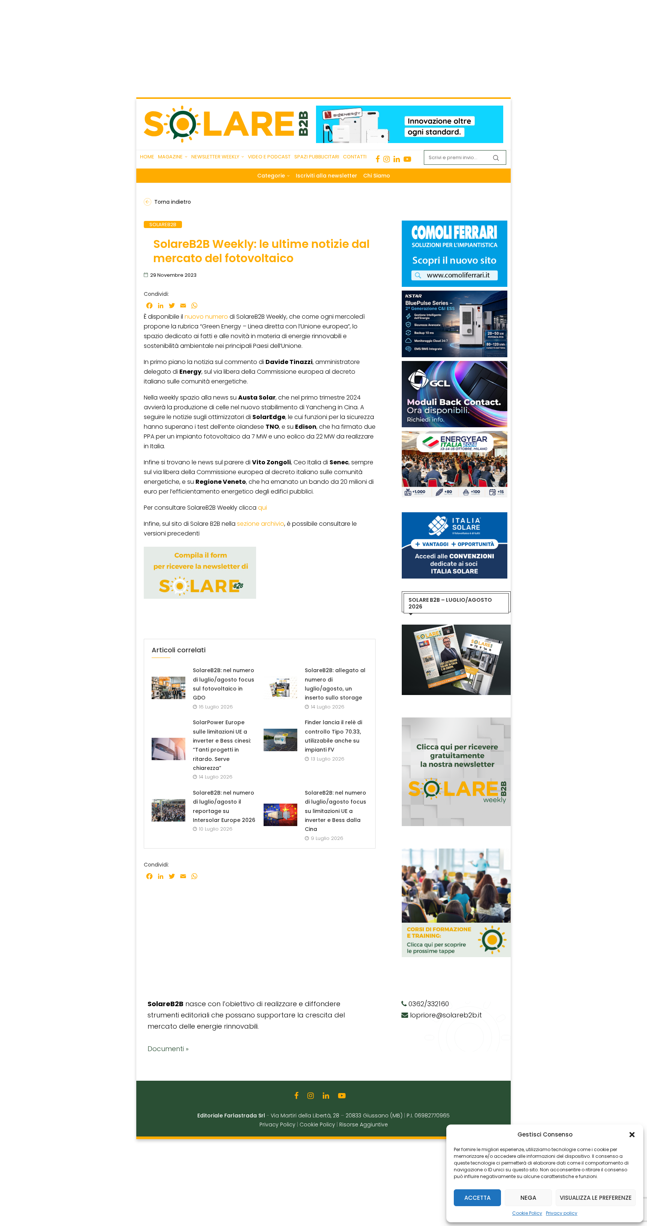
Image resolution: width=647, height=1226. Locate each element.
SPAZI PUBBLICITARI (316, 156)
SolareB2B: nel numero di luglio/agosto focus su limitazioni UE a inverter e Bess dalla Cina (335, 811)
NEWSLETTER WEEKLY (215, 156)
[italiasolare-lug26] (454, 516)
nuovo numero (206, 316)
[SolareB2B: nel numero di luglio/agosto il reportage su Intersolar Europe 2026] (168, 810)
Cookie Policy (527, 1213)
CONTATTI (355, 156)
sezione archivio (260, 523)
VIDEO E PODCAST (269, 156)
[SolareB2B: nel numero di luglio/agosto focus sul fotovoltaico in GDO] (168, 688)
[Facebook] (378, 159)
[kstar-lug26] (454, 294)
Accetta (477, 1198)
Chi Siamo (376, 175)
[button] (632, 1134)
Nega (528, 1198)
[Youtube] (407, 159)
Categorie (271, 175)
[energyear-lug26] (454, 434)
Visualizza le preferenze (596, 1198)
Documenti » (168, 1048)
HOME (147, 156)
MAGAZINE (170, 156)
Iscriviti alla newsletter (326, 175)
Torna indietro (172, 202)
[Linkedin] (397, 159)
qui (262, 507)
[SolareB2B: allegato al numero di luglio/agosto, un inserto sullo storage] (280, 688)
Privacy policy (561, 1213)
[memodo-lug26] (409, 109)
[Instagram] (386, 159)
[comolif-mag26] (454, 224)
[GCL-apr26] (454, 364)
